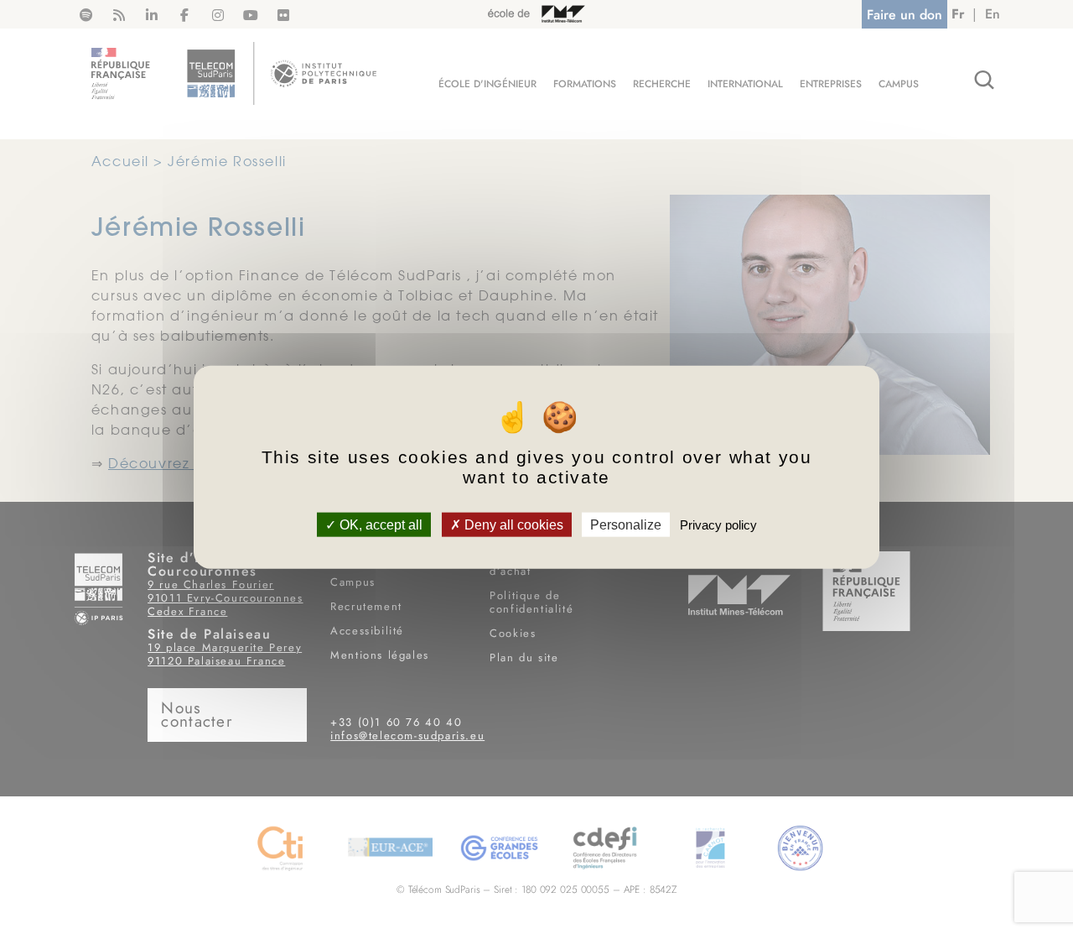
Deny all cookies (512, 525)
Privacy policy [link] (718, 525)
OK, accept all (379, 525)
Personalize (625, 525)
